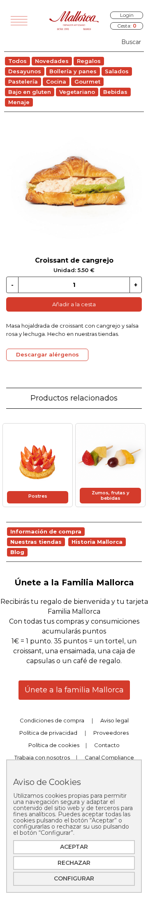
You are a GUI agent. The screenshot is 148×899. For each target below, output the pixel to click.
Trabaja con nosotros (42, 757)
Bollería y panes (73, 71)
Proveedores (111, 732)
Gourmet (87, 81)
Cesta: (126, 26)
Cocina (56, 81)
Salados (117, 71)
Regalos (89, 61)
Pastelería (23, 81)
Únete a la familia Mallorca (74, 689)
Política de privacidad (48, 732)
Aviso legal (114, 720)
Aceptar (74, 846)
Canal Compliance (109, 757)
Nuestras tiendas (36, 541)
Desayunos (24, 71)
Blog (17, 552)
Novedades (52, 61)
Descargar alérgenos (47, 354)
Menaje (19, 102)
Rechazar (74, 862)
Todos (17, 61)
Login (127, 15)
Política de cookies (53, 745)
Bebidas (115, 92)
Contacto (107, 745)
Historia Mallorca (97, 541)
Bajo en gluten (29, 92)
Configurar (74, 878)
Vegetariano (77, 92)
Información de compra (45, 531)
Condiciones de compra (52, 720)
